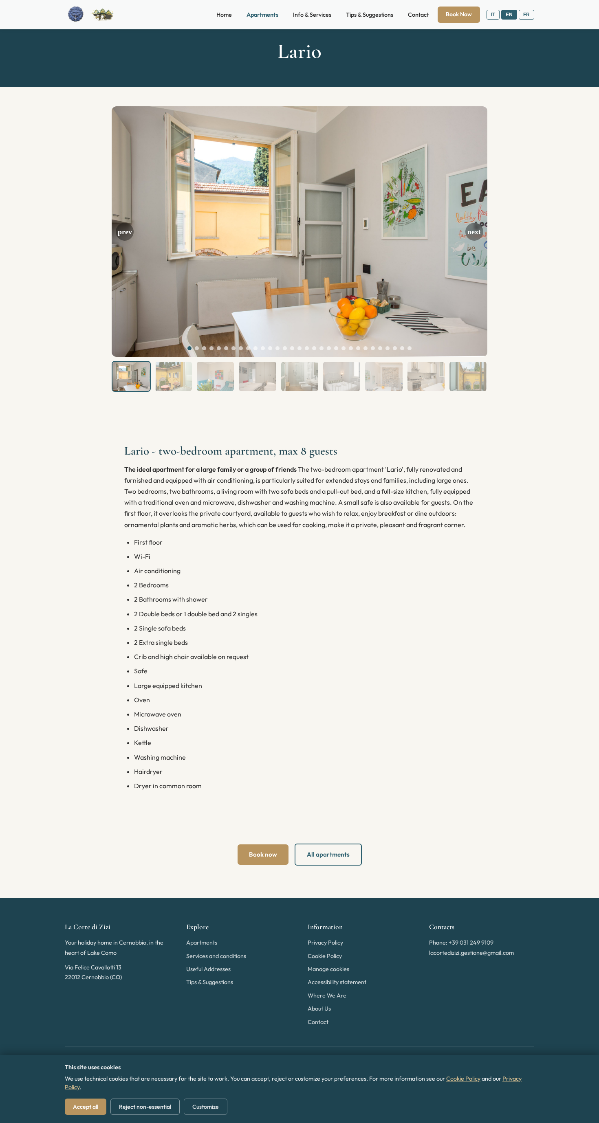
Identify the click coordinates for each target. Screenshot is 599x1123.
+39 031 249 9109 (471, 942)
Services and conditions (216, 956)
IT (493, 15)
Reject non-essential (145, 1106)
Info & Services (312, 14)
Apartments (262, 14)
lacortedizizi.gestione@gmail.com (471, 952)
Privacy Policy (325, 942)
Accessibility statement (337, 982)
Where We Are (327, 995)
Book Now (459, 14)
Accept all (85, 1106)
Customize (205, 1106)
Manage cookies (328, 969)
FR (526, 15)
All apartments (328, 854)
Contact (418, 14)
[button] (125, 232)
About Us (319, 1008)
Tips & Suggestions (369, 14)
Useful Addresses (208, 969)
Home (224, 14)
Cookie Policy (325, 956)
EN (509, 15)
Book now (263, 854)
